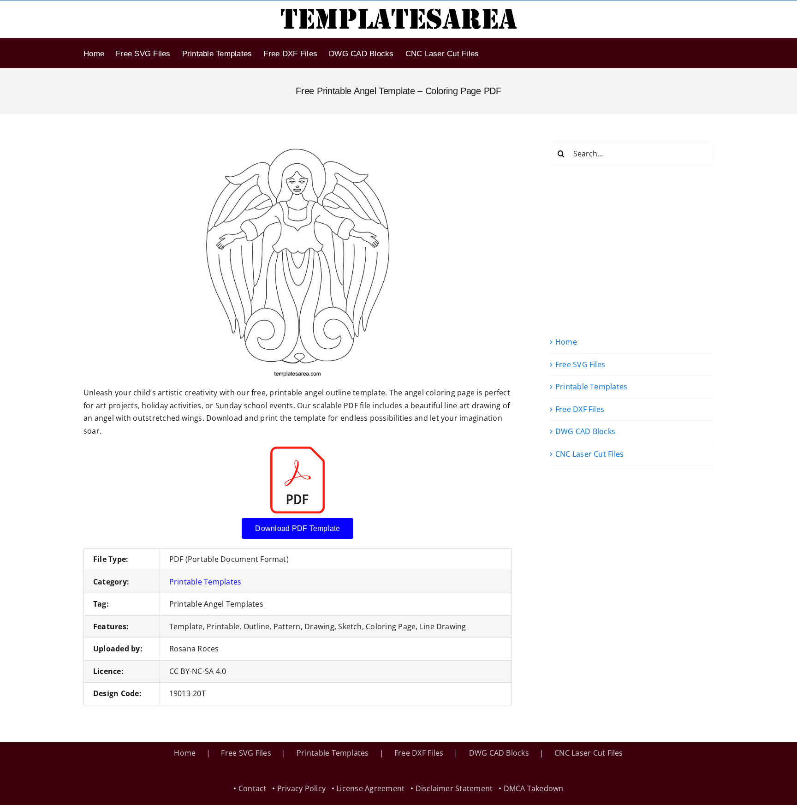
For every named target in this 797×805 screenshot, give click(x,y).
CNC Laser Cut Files (589, 454)
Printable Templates (205, 582)
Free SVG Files (580, 364)
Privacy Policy (301, 788)
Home (566, 342)
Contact (252, 788)
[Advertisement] (632, 250)
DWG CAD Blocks (585, 431)
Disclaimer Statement (454, 788)
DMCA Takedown (534, 788)
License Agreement (370, 788)
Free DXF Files (579, 409)
